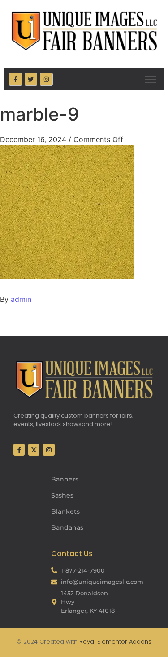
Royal (87, 641)
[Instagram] (46, 79)
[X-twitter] (33, 449)
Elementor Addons (123, 641)
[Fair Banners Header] (84, 30)
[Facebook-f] (15, 79)
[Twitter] (31, 79)
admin (21, 299)
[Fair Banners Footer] (84, 379)
